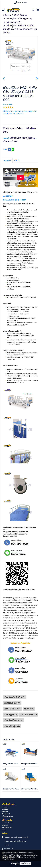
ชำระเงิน (4, 830)
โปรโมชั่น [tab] (17, 160)
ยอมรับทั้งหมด (25, 863)
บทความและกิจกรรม (7, 823)
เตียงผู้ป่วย (5, 812)
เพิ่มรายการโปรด (13, 128)
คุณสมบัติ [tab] (7, 160)
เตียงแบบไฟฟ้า (10, 141)
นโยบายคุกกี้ (10, 859)
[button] (32, 10)
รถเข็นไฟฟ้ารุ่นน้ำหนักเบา (24, 608)
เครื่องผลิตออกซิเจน (7, 816)
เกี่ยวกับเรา (5, 825)
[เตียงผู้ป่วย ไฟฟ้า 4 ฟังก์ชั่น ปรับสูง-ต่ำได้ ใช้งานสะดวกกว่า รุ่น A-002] (20, 55)
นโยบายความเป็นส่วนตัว (27, 857)
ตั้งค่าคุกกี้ (14, 863)
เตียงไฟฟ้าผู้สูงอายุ (19, 615)
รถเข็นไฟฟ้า (5, 807)
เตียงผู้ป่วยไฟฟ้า (15, 613)
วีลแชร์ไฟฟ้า (5, 809)
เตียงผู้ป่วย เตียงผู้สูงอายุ (23, 138)
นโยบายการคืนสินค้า (7, 827)
